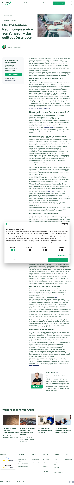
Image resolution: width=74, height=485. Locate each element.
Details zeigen (61, 255)
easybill (57, 297)
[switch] (29, 250)
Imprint (13, 481)
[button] (18, 3)
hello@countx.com (34, 365)
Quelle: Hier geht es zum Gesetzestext (39, 108)
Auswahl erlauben (37, 259)
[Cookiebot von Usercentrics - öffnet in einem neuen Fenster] (62, 224)
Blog (44, 2)
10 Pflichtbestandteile (49, 127)
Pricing (39, 2)
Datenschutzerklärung (10, 80)
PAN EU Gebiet (52, 191)
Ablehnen (15, 259)
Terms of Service (22, 481)
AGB (17, 481)
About (33, 2)
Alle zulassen (58, 259)
